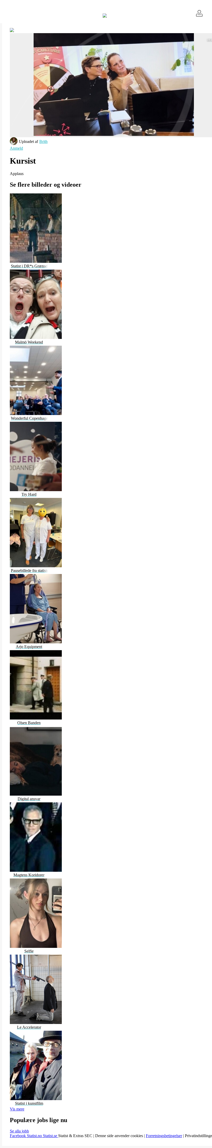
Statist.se (50, 1136)
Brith (43, 141)
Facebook (18, 1136)
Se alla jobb (19, 1131)
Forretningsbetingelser (164, 1136)
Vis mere (17, 1109)
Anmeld (16, 148)
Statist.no (35, 1136)
